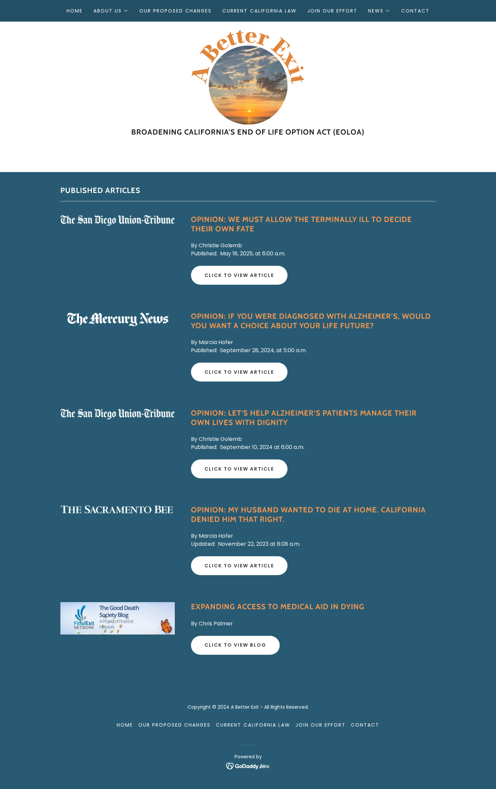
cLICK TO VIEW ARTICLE (239, 565)
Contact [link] (415, 10)
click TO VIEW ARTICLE (239, 275)
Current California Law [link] (259, 10)
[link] (248, 77)
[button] (111, 11)
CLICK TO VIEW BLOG (235, 645)
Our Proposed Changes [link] (175, 10)
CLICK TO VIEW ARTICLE (239, 372)
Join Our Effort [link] (332, 10)
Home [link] (74, 10)
